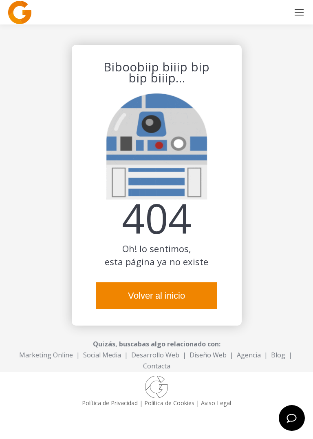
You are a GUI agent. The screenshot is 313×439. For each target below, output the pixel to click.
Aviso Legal (216, 403)
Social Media (102, 354)
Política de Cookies (169, 403)
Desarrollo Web (155, 354)
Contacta (156, 365)
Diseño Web (208, 354)
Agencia (249, 354)
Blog (278, 354)
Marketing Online (46, 354)
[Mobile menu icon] (299, 12)
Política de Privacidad (110, 403)
